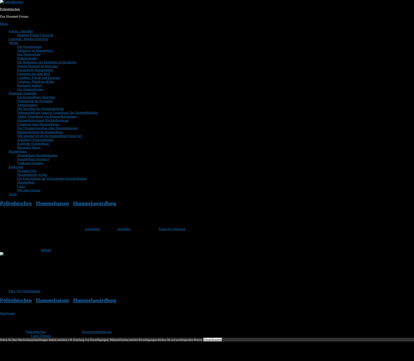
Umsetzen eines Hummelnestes (38, 124)
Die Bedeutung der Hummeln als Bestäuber (47, 62)
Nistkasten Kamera (30, 163)
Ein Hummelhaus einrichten (36, 97)
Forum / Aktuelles (21, 31)
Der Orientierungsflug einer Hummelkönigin (47, 128)
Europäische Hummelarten (35, 70)
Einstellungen (212, 339)
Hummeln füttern (29, 147)
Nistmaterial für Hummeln (35, 101)
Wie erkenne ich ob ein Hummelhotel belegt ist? (49, 136)
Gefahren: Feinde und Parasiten (38, 78)
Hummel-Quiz (27, 171)
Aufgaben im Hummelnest (35, 50)
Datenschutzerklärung (97, 332)
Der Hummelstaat (29, 46)
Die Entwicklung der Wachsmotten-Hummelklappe (52, 178)
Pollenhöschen (10, 9)
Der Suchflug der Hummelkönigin (40, 109)
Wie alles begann (28, 190)
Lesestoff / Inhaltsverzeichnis (28, 39)
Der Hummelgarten (30, 89)
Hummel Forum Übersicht (35, 35)
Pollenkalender (27, 58)
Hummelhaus (18, 151)
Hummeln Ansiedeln (23, 93)
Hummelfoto (25, 182)
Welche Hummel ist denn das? (37, 66)
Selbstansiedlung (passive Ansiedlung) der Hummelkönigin (57, 112)
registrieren (92, 229)
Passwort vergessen (172, 229)
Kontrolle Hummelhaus (33, 143)
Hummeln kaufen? (29, 85)
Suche (13, 194)
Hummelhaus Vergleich (33, 159)
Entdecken (16, 167)
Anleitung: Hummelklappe (35, 140)
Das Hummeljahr (29, 54)
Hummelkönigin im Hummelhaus (40, 132)
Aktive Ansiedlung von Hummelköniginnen (47, 116)
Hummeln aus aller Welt (33, 74)
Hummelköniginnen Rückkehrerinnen (43, 120)
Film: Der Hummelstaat (25, 291)
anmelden (123, 229)
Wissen (13, 43)
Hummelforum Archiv (32, 175)
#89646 (46, 250)
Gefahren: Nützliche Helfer (35, 81)
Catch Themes (41, 336)
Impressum (7, 313)
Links (21, 186)
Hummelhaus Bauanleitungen (37, 155)
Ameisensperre (27, 105)
